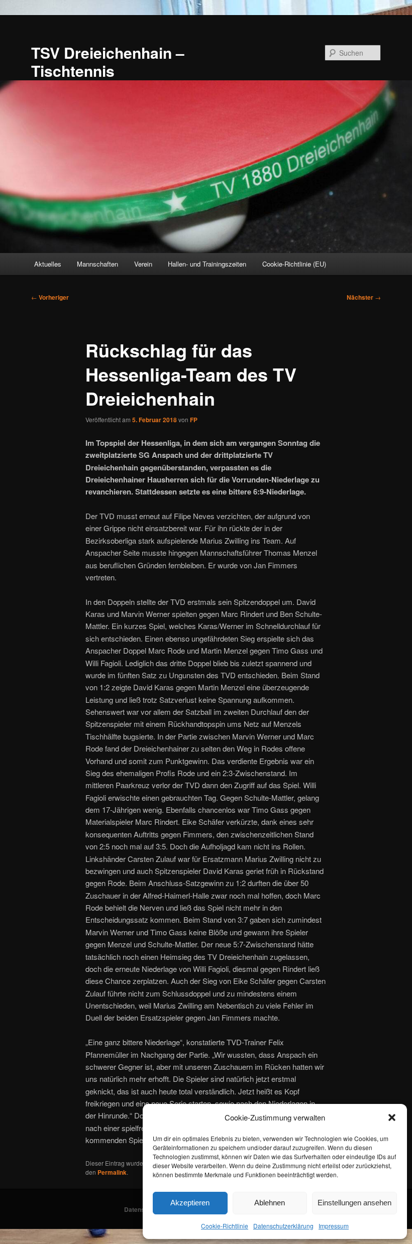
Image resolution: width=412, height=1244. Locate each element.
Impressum (334, 1225)
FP (193, 419)
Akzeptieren (190, 1202)
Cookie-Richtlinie (224, 1225)
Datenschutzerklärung (283, 1225)
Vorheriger (50, 297)
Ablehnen (269, 1202)
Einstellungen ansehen (354, 1202)
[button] (392, 1117)
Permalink (112, 1172)
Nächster (364, 297)
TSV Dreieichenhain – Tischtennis (107, 61)
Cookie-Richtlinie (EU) (294, 264)
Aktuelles (47, 264)
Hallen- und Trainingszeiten (207, 264)
